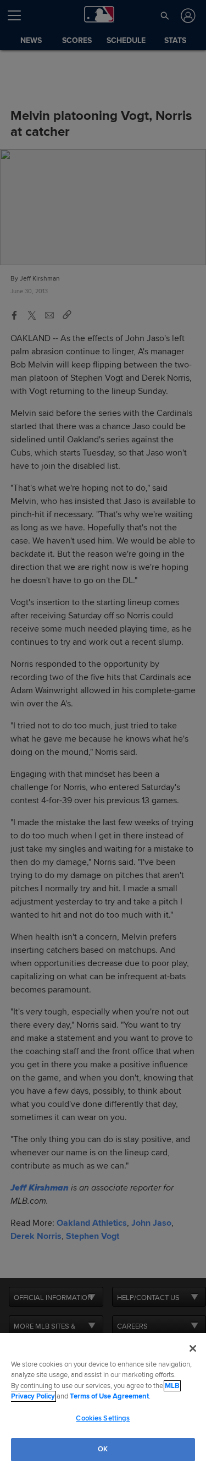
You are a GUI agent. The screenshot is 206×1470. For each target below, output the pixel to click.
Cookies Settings (103, 1418)
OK (103, 1449)
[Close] (193, 1348)
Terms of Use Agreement (109, 1396)
